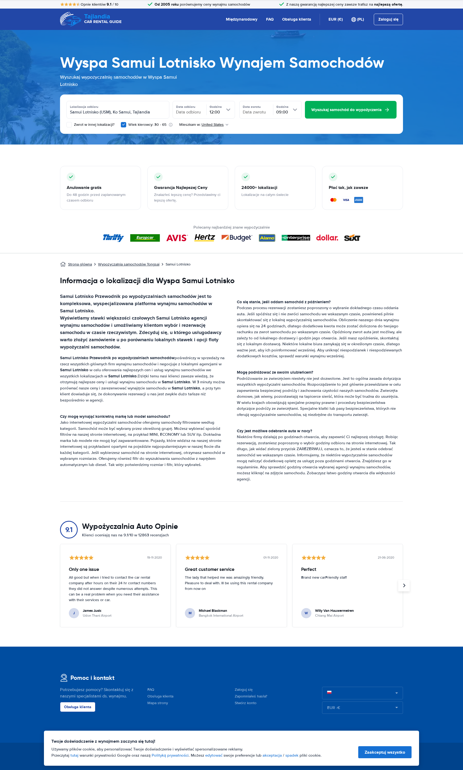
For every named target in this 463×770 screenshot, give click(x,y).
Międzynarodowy (241, 19)
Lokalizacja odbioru (84, 106)
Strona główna (80, 264)
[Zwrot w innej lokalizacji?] (69, 124)
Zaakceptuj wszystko (385, 752)
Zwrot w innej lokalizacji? (93, 124)
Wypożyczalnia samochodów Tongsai (128, 264)
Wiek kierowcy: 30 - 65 (147, 124)
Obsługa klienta (296, 19)
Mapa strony (157, 703)
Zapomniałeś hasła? (251, 696)
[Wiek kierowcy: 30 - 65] (123, 124)
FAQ (270, 19)
